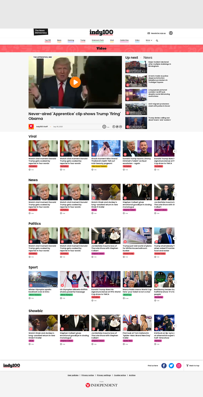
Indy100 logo (101, 33)
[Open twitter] (171, 365)
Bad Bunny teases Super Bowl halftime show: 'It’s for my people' (168, 292)
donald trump (128, 253)
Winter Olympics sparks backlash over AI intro (40, 290)
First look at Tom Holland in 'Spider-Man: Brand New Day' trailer (136, 335)
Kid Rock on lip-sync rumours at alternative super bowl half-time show (168, 335)
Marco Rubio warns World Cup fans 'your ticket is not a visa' (137, 290)
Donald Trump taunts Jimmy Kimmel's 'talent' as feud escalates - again (137, 161)
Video (137, 40)
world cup (127, 295)
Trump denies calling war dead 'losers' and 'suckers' (159, 119)
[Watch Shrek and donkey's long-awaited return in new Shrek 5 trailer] (106, 192)
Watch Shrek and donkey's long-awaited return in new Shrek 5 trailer (104, 204)
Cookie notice (120, 375)
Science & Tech (98, 40)
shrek (94, 210)
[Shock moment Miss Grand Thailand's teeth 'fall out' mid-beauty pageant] (106, 148)
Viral (112, 40)
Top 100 (48, 40)
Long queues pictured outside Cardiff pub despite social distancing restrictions (159, 93)
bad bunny (158, 297)
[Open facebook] (164, 365)
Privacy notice (88, 375)
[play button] (75, 82)
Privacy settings (104, 375)
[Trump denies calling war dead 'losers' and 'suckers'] (136, 123)
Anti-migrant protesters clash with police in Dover (159, 105)
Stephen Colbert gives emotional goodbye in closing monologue (137, 204)
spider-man (128, 341)
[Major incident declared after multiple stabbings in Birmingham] (136, 67)
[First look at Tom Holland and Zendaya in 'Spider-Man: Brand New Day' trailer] (137, 323)
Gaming (71, 40)
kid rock (158, 341)
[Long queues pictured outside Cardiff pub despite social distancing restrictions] (136, 95)
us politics (32, 166)
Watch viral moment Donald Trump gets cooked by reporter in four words (42, 161)
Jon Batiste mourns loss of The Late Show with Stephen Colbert (167, 204)
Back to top (194, 366)
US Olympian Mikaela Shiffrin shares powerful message (74, 290)
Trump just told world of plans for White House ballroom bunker (137, 248)
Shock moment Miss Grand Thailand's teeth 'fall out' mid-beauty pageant (104, 161)
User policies (73, 375)
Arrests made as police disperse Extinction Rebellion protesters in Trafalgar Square (158, 79)
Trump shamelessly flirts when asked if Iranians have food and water (167, 248)
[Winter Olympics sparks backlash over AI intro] (43, 279)
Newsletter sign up (158, 33)
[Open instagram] (178, 365)
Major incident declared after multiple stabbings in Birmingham (159, 64)
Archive (132, 375)
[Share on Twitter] (117, 126)
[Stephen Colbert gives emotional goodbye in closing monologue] (137, 192)
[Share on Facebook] (113, 126)
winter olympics (35, 295)
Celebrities (124, 40)
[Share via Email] (120, 126)
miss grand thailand (99, 166)
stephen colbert (129, 210)
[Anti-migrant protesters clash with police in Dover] (136, 109)
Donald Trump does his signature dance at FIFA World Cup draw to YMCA (168, 161)
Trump (82, 40)
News (59, 40)
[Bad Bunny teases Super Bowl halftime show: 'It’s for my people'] (168, 279)
